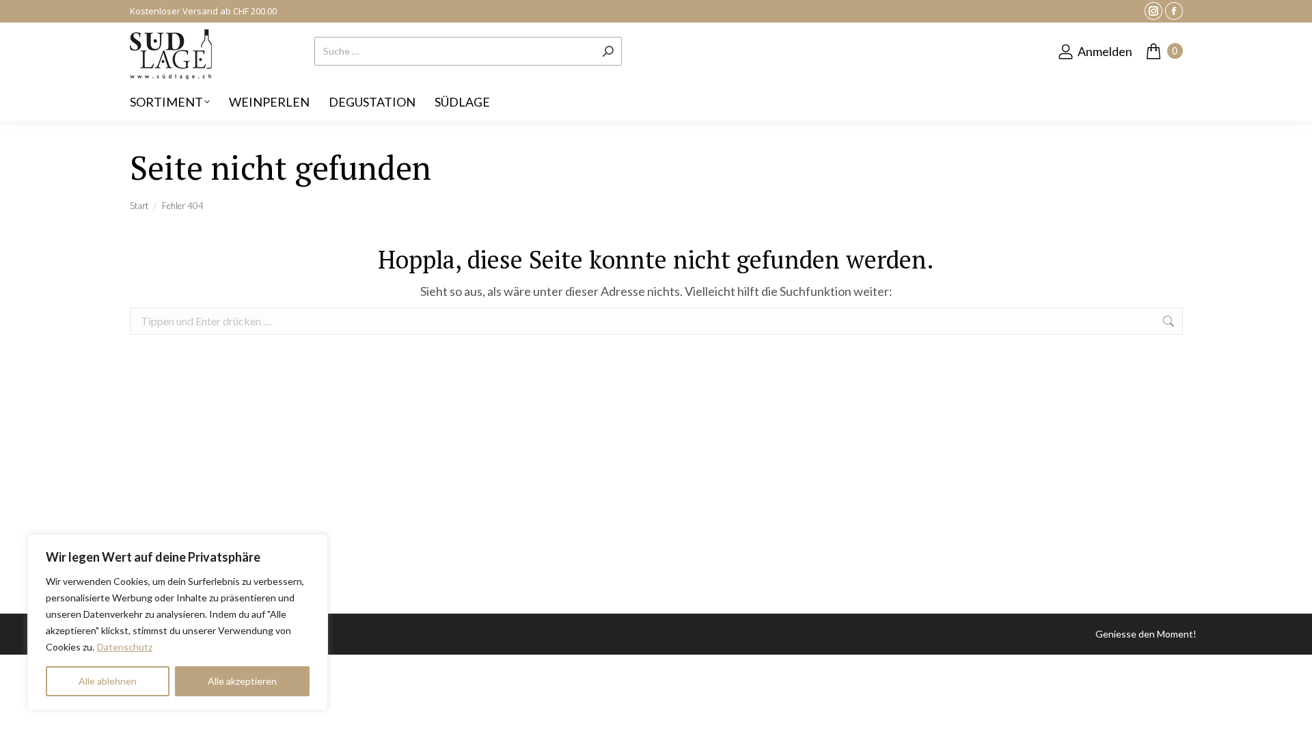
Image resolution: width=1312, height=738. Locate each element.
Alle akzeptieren (242, 681)
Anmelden (1105, 51)
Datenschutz (124, 647)
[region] (177, 622)
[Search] (608, 51)
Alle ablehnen (108, 681)
